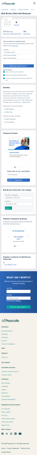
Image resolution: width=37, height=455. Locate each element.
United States (4, 9)
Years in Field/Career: (10, 58)
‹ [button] (5, 151)
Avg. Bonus (26, 34)
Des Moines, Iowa (10, 265)
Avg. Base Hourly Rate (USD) (12, 34)
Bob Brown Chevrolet (23, 9)
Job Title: (9, 288)
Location (7, 201)
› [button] (31, 151)
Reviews (16, 25)
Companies (13, 9)
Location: (6, 49)
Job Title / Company (11, 195)
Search (8, 208)
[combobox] (18, 52)
